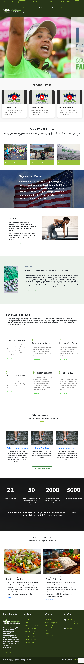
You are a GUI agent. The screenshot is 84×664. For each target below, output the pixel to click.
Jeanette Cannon (66, 448)
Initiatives (48, 633)
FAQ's (46, 630)
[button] (2, 47)
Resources (64, 8)
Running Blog (29, 642)
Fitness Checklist (30, 628)
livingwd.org (77, 660)
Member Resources (31, 626)
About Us (28, 620)
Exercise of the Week (32, 631)
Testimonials (43, 8)
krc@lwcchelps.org (11, 2)
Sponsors (53, 2)
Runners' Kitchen (30, 639)
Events (54, 8)
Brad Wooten (42, 448)
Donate (25, 13)
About (32, 8)
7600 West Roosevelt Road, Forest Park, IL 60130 (71, 622)
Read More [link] (10, 359)
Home (25, 8)
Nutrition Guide (30, 637)
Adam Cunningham (17, 448)
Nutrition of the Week (32, 634)
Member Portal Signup (67, 2)
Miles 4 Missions (34, 2)
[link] (10, 597)
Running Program (51, 623)
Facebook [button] (9, 652)
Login (77, 2)
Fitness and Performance (48, 626)
